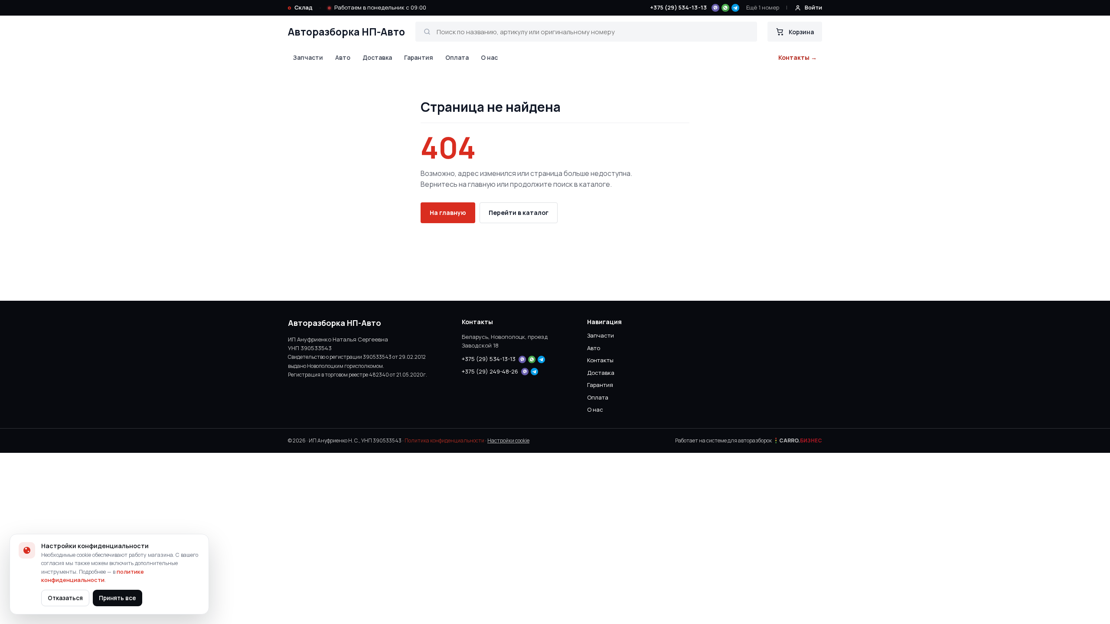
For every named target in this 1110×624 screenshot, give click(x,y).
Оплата (457, 57)
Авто (342, 57)
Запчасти (308, 57)
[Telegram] (735, 8)
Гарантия (418, 57)
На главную (448, 212)
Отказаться (65, 598)
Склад (303, 7)
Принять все (117, 598)
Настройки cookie (508, 440)
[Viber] (715, 8)
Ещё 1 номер (762, 7)
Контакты (600, 360)
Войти (813, 7)
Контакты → (797, 57)
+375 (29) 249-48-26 (490, 371)
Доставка (377, 57)
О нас (489, 57)
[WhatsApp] (725, 8)
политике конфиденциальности (92, 576)
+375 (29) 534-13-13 (678, 7)
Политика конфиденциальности (444, 440)
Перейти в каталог (518, 212)
